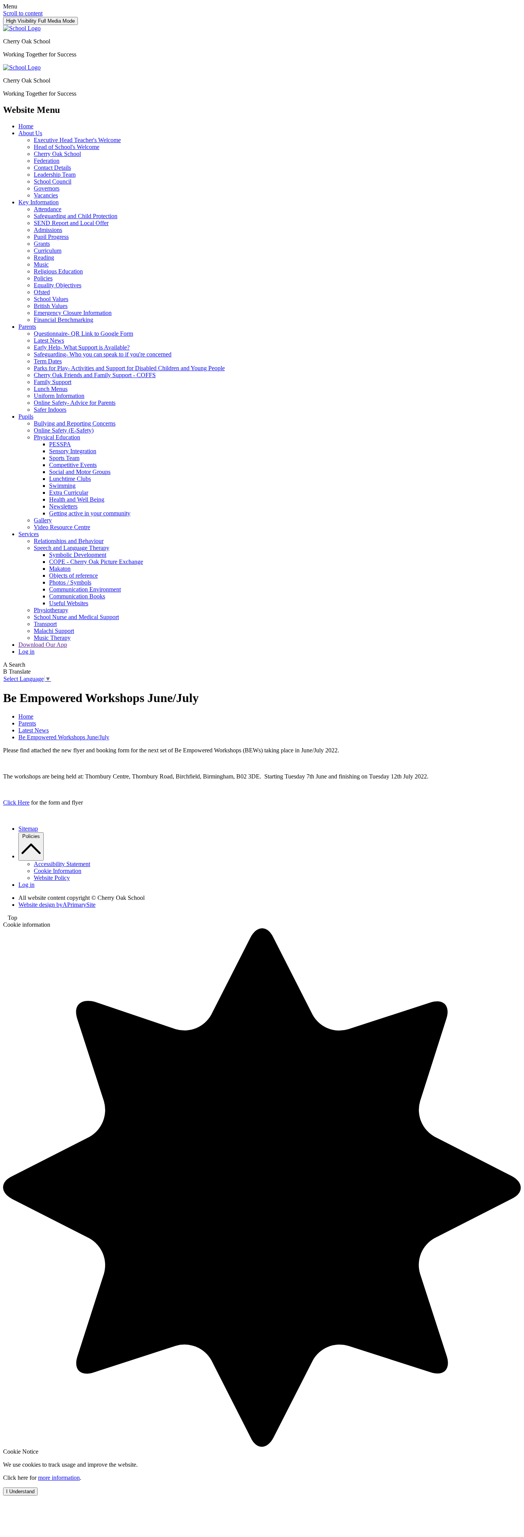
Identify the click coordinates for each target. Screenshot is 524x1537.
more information (59, 1477)
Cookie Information (57, 871)
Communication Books (77, 596)
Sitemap (28, 828)
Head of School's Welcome (66, 147)
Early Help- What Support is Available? (82, 347)
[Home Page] (22, 28)
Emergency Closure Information (73, 313)
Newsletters (63, 506)
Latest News (49, 340)
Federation (46, 160)
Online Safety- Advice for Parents (74, 402)
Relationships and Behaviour (69, 541)
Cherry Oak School (57, 154)
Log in (26, 651)
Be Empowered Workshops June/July (63, 737)
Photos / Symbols (70, 582)
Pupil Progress (51, 237)
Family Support (52, 382)
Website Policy (52, 877)
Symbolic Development (77, 555)
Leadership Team (55, 174)
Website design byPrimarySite (57, 904)
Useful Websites (68, 603)
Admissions (48, 230)
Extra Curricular (68, 492)
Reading (44, 257)
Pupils (25, 416)
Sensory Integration (72, 451)
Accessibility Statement (62, 864)
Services (28, 534)
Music (41, 264)
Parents (27, 326)
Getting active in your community (89, 513)
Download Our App (42, 644)
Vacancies (46, 195)
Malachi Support (54, 631)
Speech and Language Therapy (71, 548)
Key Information (38, 202)
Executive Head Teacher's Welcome (77, 140)
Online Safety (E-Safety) (64, 430)
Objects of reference (73, 575)
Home (25, 126)
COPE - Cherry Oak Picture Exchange (96, 561)
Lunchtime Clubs (70, 478)
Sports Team (64, 458)
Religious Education (58, 271)
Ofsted (42, 292)
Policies (43, 278)
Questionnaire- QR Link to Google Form (83, 333)
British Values (51, 306)
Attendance (47, 209)
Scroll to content (23, 13)
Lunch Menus (51, 389)
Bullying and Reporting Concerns (74, 423)
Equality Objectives (57, 285)
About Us (30, 133)
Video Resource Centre (62, 527)
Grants (42, 243)
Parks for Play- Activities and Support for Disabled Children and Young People (129, 368)
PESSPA (60, 444)
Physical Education (57, 437)
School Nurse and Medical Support (76, 617)
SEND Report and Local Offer (71, 223)
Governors (46, 188)
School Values (51, 299)
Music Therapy (52, 637)
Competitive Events (73, 465)
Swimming (62, 485)
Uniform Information (59, 396)
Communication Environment (85, 589)
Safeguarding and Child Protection (75, 216)
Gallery (43, 520)
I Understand (20, 1491)
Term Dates (48, 361)
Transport (45, 624)
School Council (52, 181)
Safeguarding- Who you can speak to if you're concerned (102, 354)
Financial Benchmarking (63, 319)
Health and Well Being (76, 499)
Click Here (16, 802)
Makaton (60, 568)
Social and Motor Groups (79, 472)
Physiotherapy (51, 610)
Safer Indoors (50, 409)
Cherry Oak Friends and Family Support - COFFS (95, 375)
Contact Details (52, 167)
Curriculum (47, 250)
